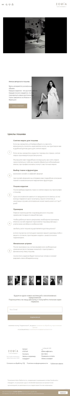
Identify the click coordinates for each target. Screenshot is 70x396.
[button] (6, 4)
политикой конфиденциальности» (41, 329)
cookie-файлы (17, 391)
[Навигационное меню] (3, 4)
